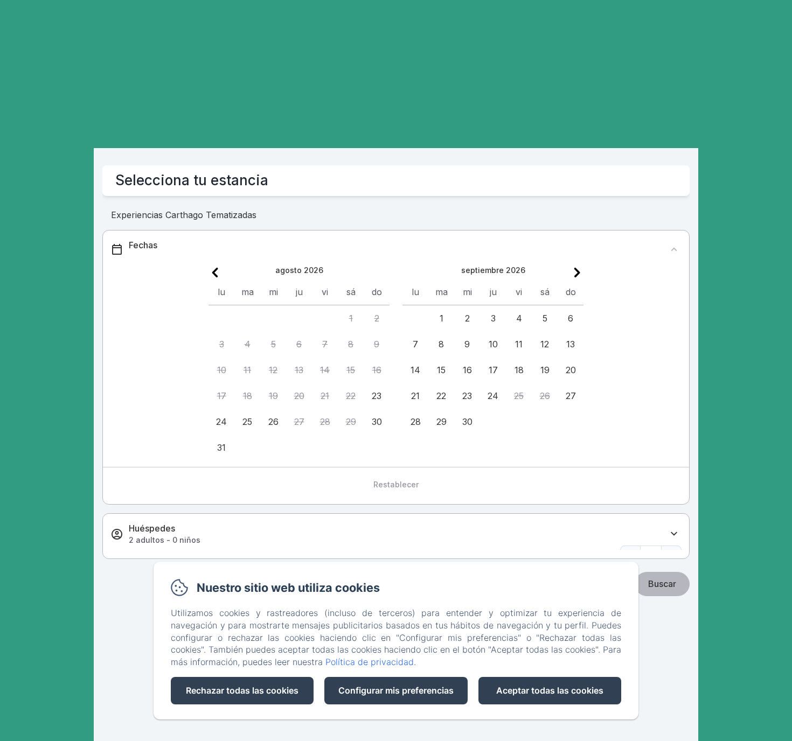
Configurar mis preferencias (396, 690)
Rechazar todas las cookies (242, 690)
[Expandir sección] (674, 534)
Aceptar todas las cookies (549, 690)
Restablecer (396, 484)
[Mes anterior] (215, 272)
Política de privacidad (369, 661)
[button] (351, 318)
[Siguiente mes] (577, 272)
